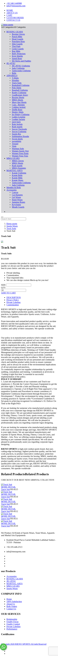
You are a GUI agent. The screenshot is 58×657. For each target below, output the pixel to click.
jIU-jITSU (10, 63)
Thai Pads (16, 46)
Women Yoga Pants (20, 153)
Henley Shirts (17, 112)
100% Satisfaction (14, 601)
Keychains (16, 204)
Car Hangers (17, 195)
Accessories (11, 190)
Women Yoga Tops (20, 156)
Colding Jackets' (19, 107)
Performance (11, 629)
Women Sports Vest (20, 151)
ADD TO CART (8, 293)
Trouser (15, 144)
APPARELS (11, 75)
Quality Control (13, 624)
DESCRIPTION (13, 297)
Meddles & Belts (13, 187)
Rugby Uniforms (19, 92)
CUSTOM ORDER (15, 17)
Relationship (11, 619)
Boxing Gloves (18, 34)
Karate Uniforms (19, 173)
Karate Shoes (17, 180)
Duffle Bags (17, 109)
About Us (10, 604)
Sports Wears (12, 588)
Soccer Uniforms (19, 131)
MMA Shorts (17, 100)
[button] (13, 27)
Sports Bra (16, 134)
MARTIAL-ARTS (14, 170)
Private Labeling (13, 302)
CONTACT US (13, 20)
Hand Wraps (17, 200)
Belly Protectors (18, 53)
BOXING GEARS (14, 32)
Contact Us (11, 609)
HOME (9, 10)
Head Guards (17, 39)
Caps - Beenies (18, 105)
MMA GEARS (13, 158)
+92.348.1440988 (14, 3)
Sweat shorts (17, 139)
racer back (16, 122)
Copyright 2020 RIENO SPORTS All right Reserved (23, 644)
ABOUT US (12, 13)
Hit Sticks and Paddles (21, 61)
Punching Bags (18, 41)
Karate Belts (17, 175)
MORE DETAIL (8, 487)
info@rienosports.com (15, 6)
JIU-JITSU (11, 581)
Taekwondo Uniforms (21, 71)
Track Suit (5, 489)
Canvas (15, 192)
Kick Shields (17, 56)
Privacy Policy (12, 300)
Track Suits (16, 83)
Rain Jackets (17, 124)
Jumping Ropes (18, 202)
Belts (14, 73)
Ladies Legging (18, 117)
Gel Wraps (16, 197)
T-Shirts (15, 78)
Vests (14, 146)
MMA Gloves (18, 161)
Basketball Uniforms (20, 85)
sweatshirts (16, 141)
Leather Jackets (18, 119)
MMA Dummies (19, 168)
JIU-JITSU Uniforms (21, 66)
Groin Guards (18, 49)
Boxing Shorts (18, 97)
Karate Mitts (17, 178)
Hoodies (15, 80)
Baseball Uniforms (20, 90)
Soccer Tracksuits (19, 129)
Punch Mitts (17, 36)
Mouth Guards (18, 207)
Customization (12, 305)
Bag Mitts (16, 51)
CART (9, 15)
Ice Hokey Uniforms (20, 114)
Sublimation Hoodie (20, 136)
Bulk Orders (11, 606)
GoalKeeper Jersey (20, 95)
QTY (3, 287)
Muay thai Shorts (19, 102)
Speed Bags (17, 58)
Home (9, 599)
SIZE (3, 285)
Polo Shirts (16, 88)
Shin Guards (17, 44)
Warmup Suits (18, 148)
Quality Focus (12, 621)
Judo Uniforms (18, 68)
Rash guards (17, 127)
